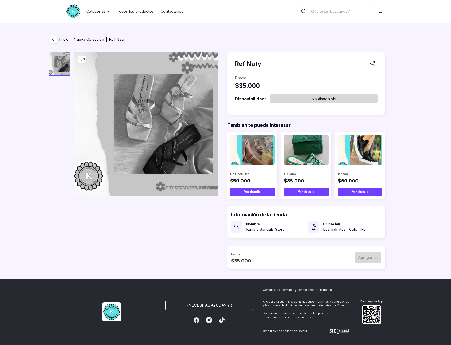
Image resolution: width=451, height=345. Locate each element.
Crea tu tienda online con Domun (285, 331)
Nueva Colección (89, 39)
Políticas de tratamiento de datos (309, 305)
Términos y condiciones (298, 290)
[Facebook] (196, 320)
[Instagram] (209, 320)
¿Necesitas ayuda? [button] (206, 305)
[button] (380, 11)
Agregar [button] (365, 257)
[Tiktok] (221, 320)
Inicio (64, 39)
